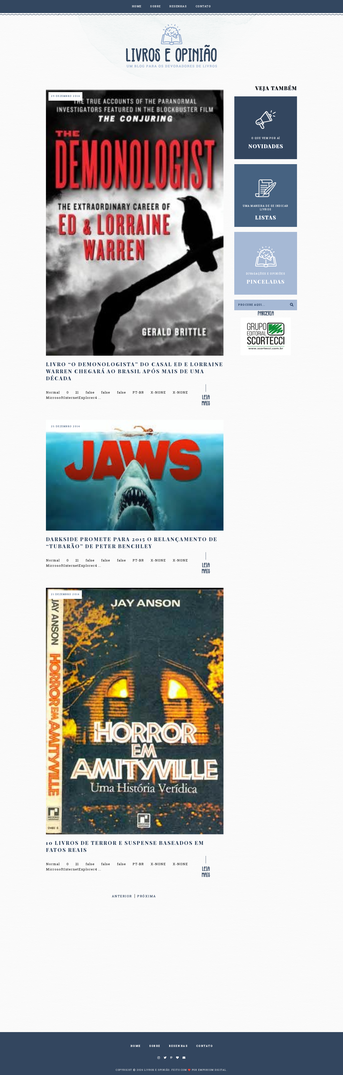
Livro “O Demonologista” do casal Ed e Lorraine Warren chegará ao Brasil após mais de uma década (134, 371)
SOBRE (155, 6)
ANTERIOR (122, 896)
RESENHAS (178, 6)
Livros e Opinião (157, 1069)
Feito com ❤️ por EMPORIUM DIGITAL (199, 1069)
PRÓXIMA (146, 896)
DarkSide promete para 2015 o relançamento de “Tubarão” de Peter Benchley (131, 542)
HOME (137, 6)
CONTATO (203, 6)
